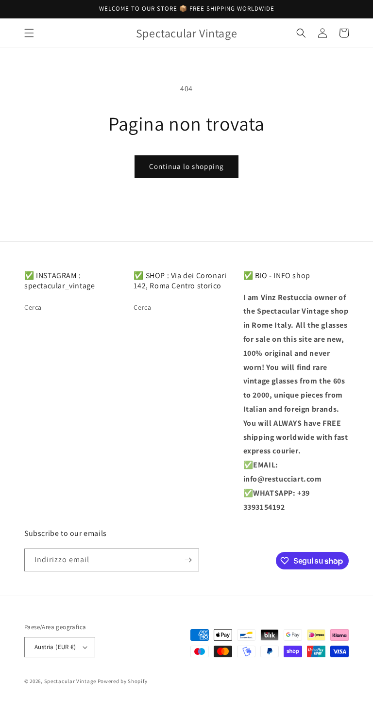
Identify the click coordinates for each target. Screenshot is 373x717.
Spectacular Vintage (70, 681)
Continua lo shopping (186, 166)
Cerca (33, 307)
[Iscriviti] (188, 560)
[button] (29, 33)
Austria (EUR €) (55, 647)
